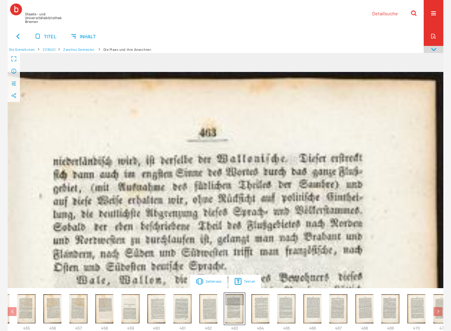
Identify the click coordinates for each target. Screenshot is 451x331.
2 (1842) (49, 49)
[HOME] (36, 13)
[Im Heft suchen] (433, 36)
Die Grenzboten (22, 49)
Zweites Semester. (79, 49)
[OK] (414, 13)
